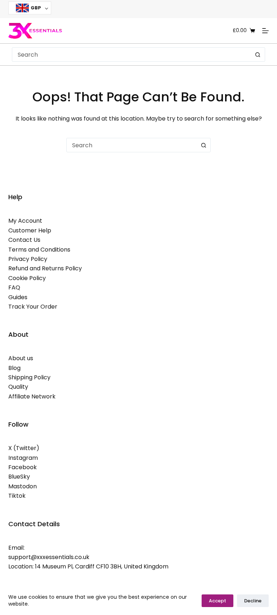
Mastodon (22, 486)
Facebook (22, 467)
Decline (252, 600)
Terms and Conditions (39, 249)
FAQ (14, 287)
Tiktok (17, 496)
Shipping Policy (29, 377)
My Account (25, 221)
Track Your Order (32, 306)
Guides (17, 297)
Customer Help (29, 230)
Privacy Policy (27, 259)
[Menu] (265, 30)
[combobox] (131, 54)
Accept (217, 600)
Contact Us (24, 240)
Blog (14, 368)
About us (20, 358)
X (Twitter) (23, 448)
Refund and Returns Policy (45, 268)
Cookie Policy (27, 278)
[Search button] (258, 54)
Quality (18, 387)
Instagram (23, 458)
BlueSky (19, 476)
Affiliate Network (32, 396)
